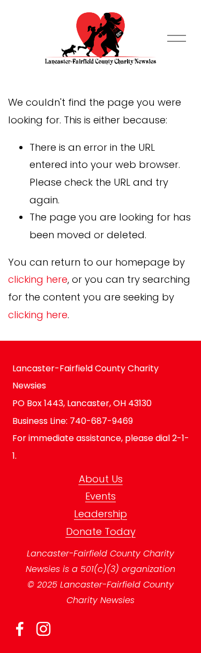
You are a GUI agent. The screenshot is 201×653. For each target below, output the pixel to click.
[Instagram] (43, 628)
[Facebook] (19, 628)
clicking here (38, 279)
